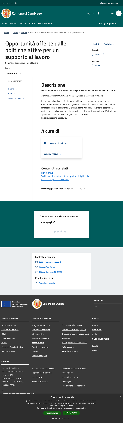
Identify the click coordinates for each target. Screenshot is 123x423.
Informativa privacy (70, 377)
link (84, 408)
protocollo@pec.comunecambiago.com (17, 393)
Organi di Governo (8, 325)
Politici (4, 342)
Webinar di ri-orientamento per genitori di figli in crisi (65, 176)
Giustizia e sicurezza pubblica (74, 329)
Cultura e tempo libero (41, 329)
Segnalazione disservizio (42, 372)
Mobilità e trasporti (39, 355)
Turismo (35, 351)
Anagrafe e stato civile (41, 325)
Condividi (96, 44)
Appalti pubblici (38, 342)
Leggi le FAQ (37, 377)
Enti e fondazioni (8, 338)
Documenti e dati (8, 351)
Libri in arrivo (47, 172)
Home (6, 32)
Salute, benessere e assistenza (74, 342)
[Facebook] (97, 13)
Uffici (3, 334)
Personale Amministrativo (12, 347)
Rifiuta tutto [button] (71, 413)
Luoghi (95, 345)
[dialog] (61, 408)
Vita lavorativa (38, 334)
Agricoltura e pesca (70, 351)
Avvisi (94, 334)
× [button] (120, 396)
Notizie (24, 32)
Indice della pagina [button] (15, 81)
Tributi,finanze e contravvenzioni (75, 333)
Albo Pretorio (67, 372)
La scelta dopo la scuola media (55, 179)
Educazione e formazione (72, 325)
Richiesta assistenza (40, 381)
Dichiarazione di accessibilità (73, 385)
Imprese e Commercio (40, 338)
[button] (61, 418)
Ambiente (66, 338)
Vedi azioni (108, 44)
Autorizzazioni (68, 346)
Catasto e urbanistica (40, 347)
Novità (15, 32)
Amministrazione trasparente (74, 368)
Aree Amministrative (9, 329)
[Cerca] (119, 13)
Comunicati (96, 329)
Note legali (66, 381)
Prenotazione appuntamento (43, 368)
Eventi (95, 350)
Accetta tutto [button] (52, 413)
